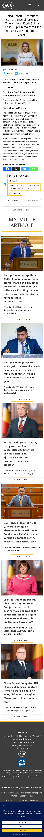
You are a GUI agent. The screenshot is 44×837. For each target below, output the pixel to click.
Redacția (10, 73)
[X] (16, 169)
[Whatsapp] (33, 169)
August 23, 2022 (24, 73)
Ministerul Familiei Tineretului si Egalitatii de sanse (24, 187)
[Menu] (30, 5)
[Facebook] (7, 169)
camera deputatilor (19, 176)
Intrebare (14, 181)
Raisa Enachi (15, 193)
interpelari (12, 70)
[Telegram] (25, 169)
